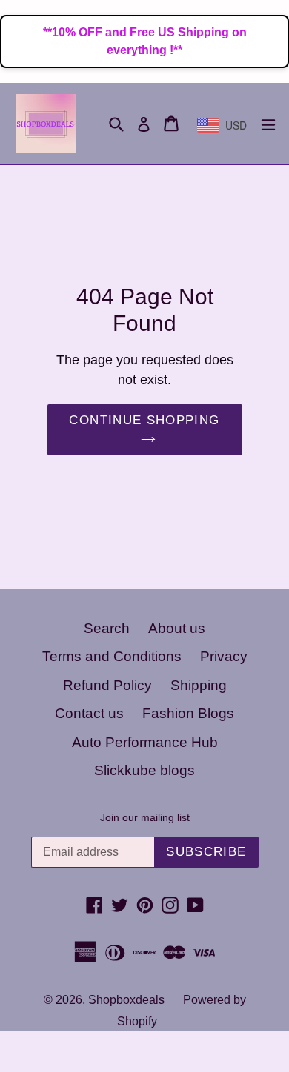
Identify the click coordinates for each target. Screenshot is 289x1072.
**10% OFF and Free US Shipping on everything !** (145, 41)
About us (176, 628)
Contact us (89, 713)
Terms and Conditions (112, 656)
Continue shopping (144, 420)
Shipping (198, 685)
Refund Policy (107, 685)
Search (107, 628)
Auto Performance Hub (145, 742)
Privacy (224, 656)
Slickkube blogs (144, 770)
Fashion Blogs (188, 713)
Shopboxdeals (126, 1000)
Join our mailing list (145, 817)
